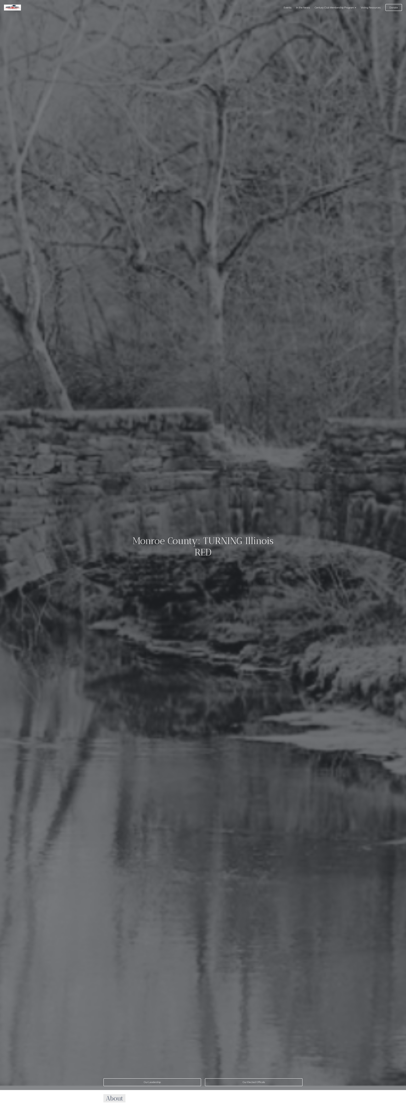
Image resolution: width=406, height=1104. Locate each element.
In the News (303, 7)
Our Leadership (152, 1082)
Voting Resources (371, 7)
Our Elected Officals (253, 1082)
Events (287, 7)
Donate (394, 7)
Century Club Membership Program (334, 7)
